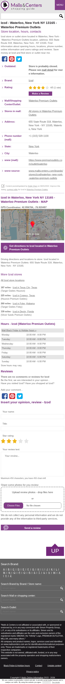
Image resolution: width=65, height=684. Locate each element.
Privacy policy (32, 671)
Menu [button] (59, 5)
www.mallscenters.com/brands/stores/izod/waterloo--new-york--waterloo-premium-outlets (46, 174)
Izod (31, 80)
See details (56, 682)
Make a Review (40, 93)
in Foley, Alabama (24, 303)
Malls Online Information (33, 677)
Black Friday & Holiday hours (17, 665)
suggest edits (12, 190)
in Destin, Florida (23, 311)
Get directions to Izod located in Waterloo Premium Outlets (33, 248)
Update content (54, 665)
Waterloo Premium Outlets (43, 100)
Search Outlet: (8, 607)
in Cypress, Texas (24, 295)
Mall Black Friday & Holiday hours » (19, 330)
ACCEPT (46, 682)
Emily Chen (32, 186)
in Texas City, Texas (25, 287)
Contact (38, 665)
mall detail (48, 70)
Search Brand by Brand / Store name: (21, 584)
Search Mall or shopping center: (18, 595)
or (32, 495)
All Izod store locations (12, 280)
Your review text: (11, 449)
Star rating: (8, 435)
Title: (5, 423)
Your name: (8, 411)
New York (34, 146)
